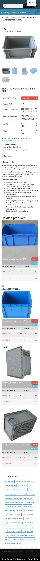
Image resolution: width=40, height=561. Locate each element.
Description (8, 156)
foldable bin (23, 490)
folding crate (18, 498)
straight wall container (15, 539)
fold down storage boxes (14, 140)
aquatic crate (9, 481)
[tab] (8, 156)
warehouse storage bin (13, 543)
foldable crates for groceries (19, 494)
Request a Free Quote (30, 98)
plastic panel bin (15, 514)
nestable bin (27, 506)
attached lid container (23, 481)
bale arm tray (22, 485)
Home (6, 18)
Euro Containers (18, 18)
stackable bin (11, 150)
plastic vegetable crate (18, 527)
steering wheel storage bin (18, 535)
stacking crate (23, 150)
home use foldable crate (16, 502)
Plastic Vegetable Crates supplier (13, 12)
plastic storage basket (15, 518)
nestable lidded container (13, 510)
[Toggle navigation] (26, 10)
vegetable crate (29, 539)
